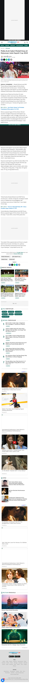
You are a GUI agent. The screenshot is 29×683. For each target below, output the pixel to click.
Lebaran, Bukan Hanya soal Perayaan (11, 627)
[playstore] (17, 657)
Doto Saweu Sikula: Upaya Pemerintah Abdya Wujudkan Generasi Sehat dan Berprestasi (16, 483)
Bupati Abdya (11, 311)
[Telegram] (9, 60)
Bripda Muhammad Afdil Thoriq (6, 256)
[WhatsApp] (7, 60)
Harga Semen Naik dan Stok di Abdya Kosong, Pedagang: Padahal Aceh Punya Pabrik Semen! (15, 350)
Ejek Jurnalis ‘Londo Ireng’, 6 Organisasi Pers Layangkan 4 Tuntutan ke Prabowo (15, 323)
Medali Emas (4, 259)
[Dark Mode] (25, 42)
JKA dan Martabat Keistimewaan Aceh (17, 491)
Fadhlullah (11, 314)
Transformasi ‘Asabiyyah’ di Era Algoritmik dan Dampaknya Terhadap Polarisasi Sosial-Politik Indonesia (18, 499)
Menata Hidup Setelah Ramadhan (10, 610)
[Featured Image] (14, 70)
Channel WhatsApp (18, 253)
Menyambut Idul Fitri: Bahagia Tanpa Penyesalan (13, 644)
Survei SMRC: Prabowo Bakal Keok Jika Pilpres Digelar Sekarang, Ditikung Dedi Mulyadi (15, 337)
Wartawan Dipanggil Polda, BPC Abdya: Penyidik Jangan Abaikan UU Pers (14, 207)
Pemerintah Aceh (18, 314)
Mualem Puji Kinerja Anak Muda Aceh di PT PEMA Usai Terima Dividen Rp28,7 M (16, 343)
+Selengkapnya (24, 368)
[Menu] (2, 42)
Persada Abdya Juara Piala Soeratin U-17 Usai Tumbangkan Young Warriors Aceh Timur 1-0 (16, 362)
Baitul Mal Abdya (5, 316)
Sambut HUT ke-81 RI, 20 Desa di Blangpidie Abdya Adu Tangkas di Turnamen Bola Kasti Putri (7, 295)
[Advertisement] (14, 20)
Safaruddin (4, 311)
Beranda (2, 48)
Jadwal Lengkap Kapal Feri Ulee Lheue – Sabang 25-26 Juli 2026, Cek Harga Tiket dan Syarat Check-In (16, 330)
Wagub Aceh (4, 314)
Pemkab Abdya (18, 311)
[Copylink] (11, 60)
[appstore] (11, 657)
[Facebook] (2, 60)
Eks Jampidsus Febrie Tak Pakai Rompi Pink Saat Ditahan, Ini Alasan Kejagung (16, 356)
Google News (20, 252)
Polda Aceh (11, 259)
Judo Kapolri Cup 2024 (17, 256)
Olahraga (8, 48)
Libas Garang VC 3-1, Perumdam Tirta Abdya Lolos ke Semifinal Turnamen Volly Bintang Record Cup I (20, 281)
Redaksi (5, 56)
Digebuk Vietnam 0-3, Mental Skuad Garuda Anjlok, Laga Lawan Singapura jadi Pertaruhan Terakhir (21, 296)
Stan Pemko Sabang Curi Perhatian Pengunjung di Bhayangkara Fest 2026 (12, 108)
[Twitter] (4, 60)
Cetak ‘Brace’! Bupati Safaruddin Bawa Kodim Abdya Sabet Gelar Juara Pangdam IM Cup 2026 (7, 280)
